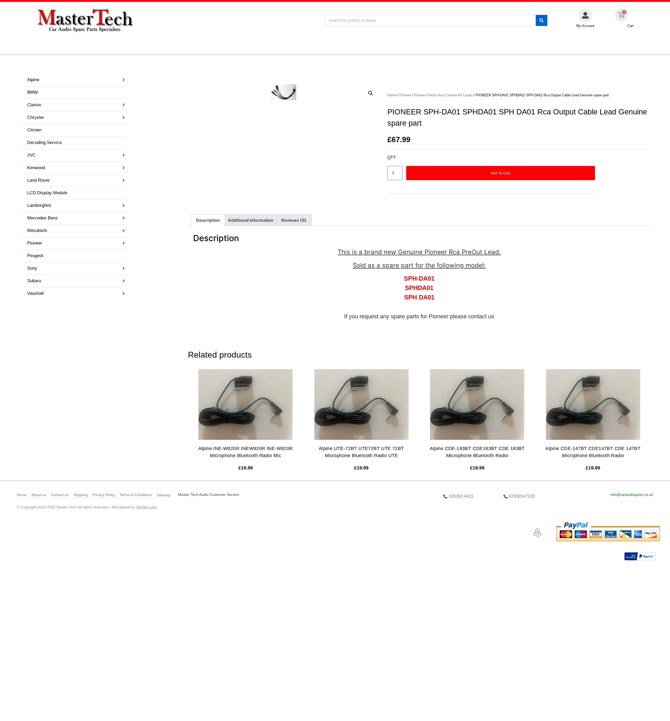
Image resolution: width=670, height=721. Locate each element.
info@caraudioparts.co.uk (632, 494)
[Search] (541, 20)
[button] (370, 93)
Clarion (34, 104)
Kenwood (36, 167)
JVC (31, 155)
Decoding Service (44, 142)
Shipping (80, 495)
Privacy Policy (103, 495)
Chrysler (35, 117)
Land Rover (38, 180)
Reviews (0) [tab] (293, 220)
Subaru (34, 280)
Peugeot (35, 255)
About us (38, 495)
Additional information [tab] (250, 220)
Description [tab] (208, 220)
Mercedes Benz (42, 217)
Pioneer (34, 243)
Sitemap (163, 495)
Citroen (34, 129)
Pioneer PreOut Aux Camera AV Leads (443, 95)
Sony (32, 268)
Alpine (33, 79)
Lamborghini (39, 205)
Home (391, 95)
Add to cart (500, 173)
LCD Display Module (47, 192)
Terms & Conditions (136, 495)
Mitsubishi (37, 230)
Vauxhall (35, 293)
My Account (585, 26)
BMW (32, 92)
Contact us (60, 495)
